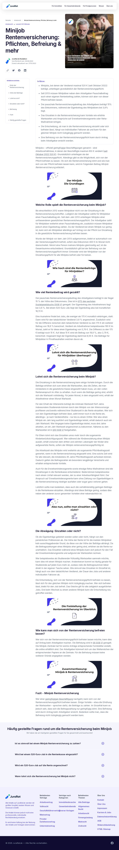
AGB (99, 821)
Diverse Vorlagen (66, 810)
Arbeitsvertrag (46, 802)
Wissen (101, 6)
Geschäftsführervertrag (48, 810)
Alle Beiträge (84, 802)
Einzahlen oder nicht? (17, 104)
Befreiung (13, 109)
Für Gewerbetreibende (72, 6)
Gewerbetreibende (67, 806)
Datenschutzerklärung (105, 816)
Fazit (11, 115)
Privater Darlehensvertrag (47, 820)
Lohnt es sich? (15, 98)
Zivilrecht (82, 826)
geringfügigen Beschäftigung (59, 699)
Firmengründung (85, 817)
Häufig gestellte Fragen (18, 120)
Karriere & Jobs (104, 812)
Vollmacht (44, 806)
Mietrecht (82, 822)
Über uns (109, 6)
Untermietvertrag (47, 826)
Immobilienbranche (67, 802)
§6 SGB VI (98, 643)
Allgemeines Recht (83, 807)
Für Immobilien (57, 6)
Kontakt (100, 800)
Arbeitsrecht (17, 20)
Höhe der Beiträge (16, 93)
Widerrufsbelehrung (105, 825)
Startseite (8, 20)
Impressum (102, 808)
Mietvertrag (45, 815)
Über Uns (101, 804)
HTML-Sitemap (104, 829)
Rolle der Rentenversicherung (17, 86)
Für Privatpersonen (89, 6)
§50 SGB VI (58, 430)
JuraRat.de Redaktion (19, 59)
